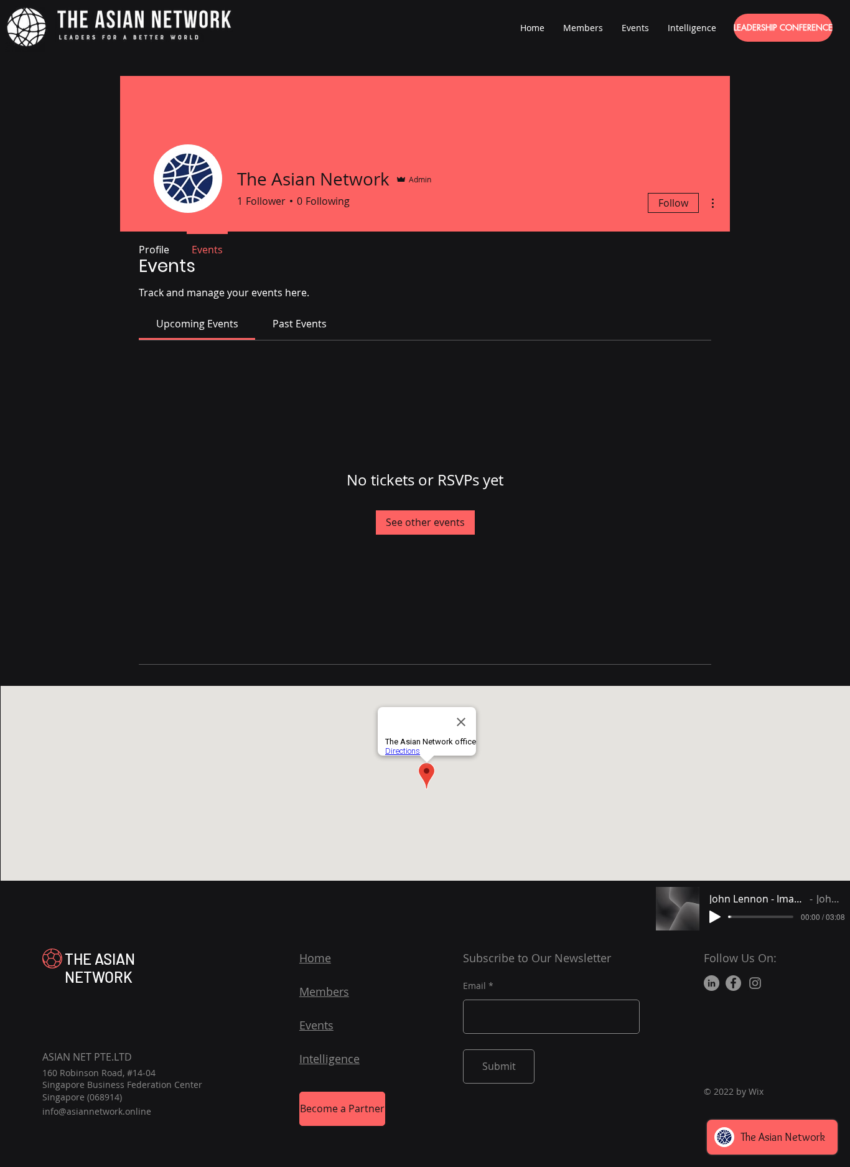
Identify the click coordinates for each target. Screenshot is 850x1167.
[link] (197, 323)
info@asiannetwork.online (96, 1111)
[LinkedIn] (711, 983)
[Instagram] (755, 983)
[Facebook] (733, 983)
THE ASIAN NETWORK (100, 968)
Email (474, 986)
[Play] (715, 917)
